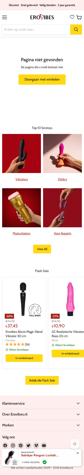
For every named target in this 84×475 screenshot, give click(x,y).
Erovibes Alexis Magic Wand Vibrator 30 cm (24, 334)
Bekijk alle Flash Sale (42, 380)
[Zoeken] (76, 30)
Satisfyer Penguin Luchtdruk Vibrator (40, 455)
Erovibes (10, 340)
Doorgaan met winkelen (42, 79)
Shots (55, 340)
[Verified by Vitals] (45, 462)
